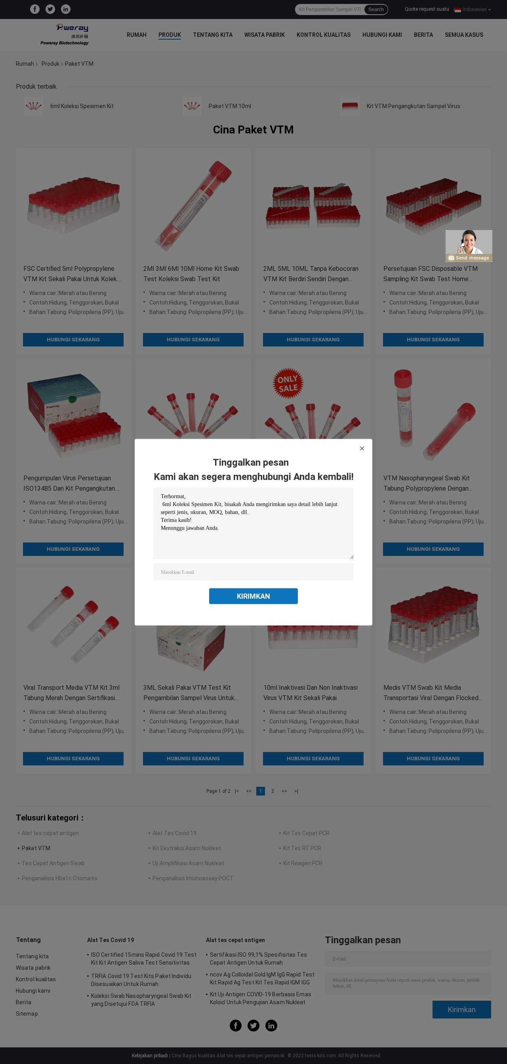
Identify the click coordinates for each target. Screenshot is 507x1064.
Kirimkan (253, 596)
